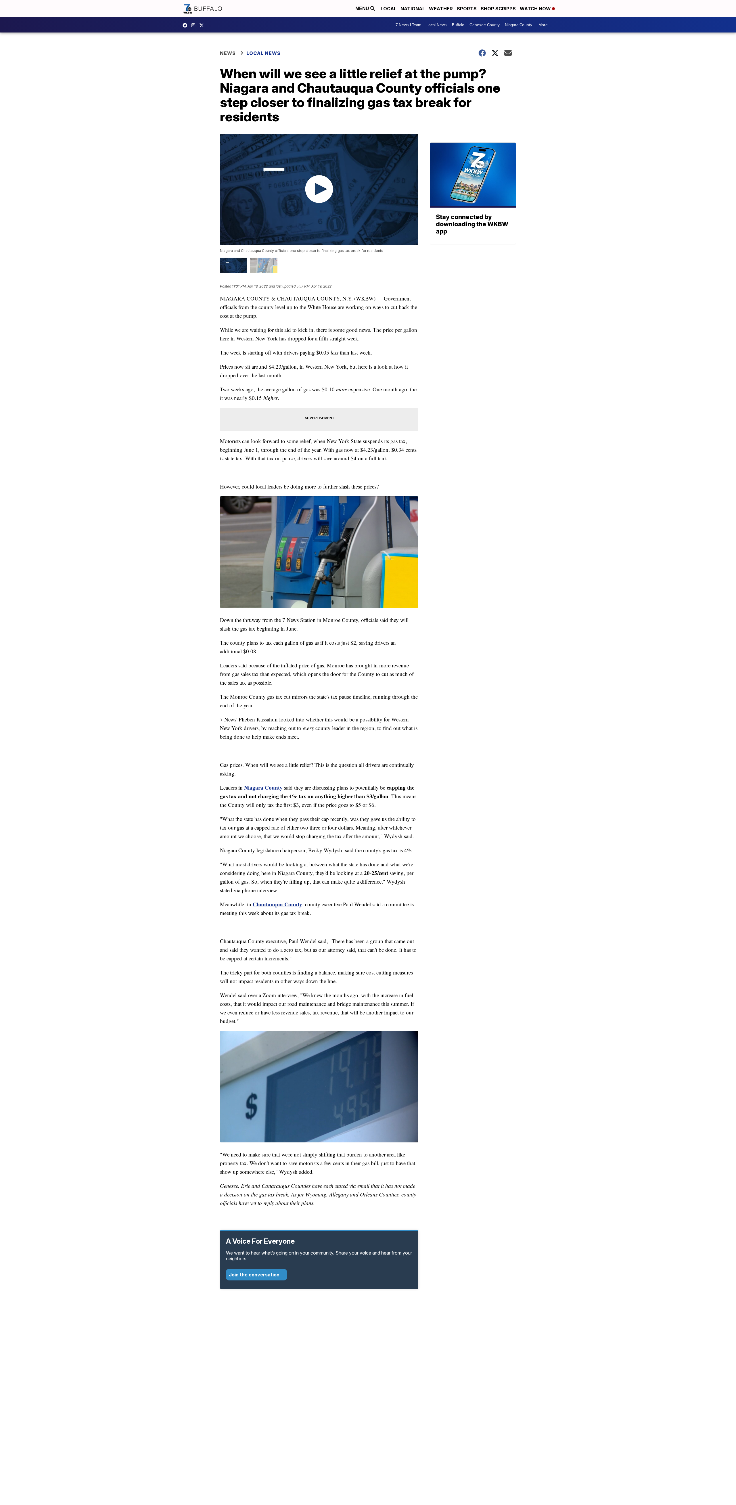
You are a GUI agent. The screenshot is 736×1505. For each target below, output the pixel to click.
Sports (467, 9)
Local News (436, 25)
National (412, 9)
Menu (362, 8)
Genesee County (484, 25)
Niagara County (518, 25)
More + (544, 25)
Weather (441, 9)
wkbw (194, 25)
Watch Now (536, 9)
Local (388, 9)
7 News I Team (408, 25)
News (228, 53)
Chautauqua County (277, 904)
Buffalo (458, 25)
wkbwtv (186, 25)
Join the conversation (255, 1275)
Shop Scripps (498, 9)
